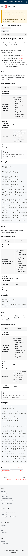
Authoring (4, 491)
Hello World (4, 514)
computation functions (16, 470)
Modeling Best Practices (8, 512)
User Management (6, 498)
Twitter (3, 530)
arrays (22, 56)
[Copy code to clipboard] (25, 166)
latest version (7, 21)
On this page (5, 34)
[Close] (27, 2)
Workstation (4, 494)
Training (3, 541)
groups (20, 58)
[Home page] (2, 25)
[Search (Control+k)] (25, 6)
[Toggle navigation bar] (2, 6)
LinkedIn (3, 528)
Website (3, 525)
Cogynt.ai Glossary (6, 503)
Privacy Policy (5, 544)
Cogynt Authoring (10, 468)
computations (5, 470)
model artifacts (20, 468)
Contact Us (4, 532)
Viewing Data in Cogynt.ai (8, 517)
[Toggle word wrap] (22, 166)
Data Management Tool (7, 501)
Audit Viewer (4, 496)
